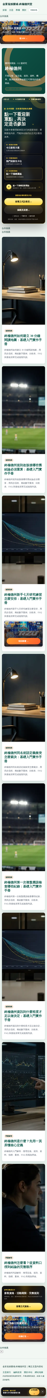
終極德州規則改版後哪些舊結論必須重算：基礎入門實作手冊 (23, 469)
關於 (24, 10)
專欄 (18, 10)
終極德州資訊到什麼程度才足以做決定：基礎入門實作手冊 (23, 1016)
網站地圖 (39, 1372)
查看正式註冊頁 (23, 201)
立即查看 (34, 1391)
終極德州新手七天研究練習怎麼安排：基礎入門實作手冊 (23, 598)
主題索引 (7, 1372)
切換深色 (33, 10)
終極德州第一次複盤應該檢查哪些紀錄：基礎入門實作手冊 (23, 886)
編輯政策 (17, 1372)
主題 (11, 10)
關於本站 (28, 1372)
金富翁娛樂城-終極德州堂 (17, 4)
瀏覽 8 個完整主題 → (14, 89)
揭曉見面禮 (23, 210)
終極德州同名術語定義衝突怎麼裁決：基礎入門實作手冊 (23, 757)
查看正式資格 (23, 1306)
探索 (5, 10)
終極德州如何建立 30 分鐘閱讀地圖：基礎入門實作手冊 (23, 340)
